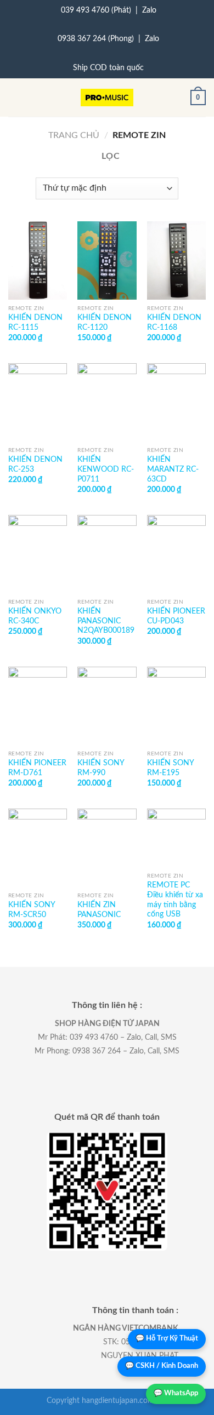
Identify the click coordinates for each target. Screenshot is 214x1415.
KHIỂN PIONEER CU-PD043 (176, 616)
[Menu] (14, 97)
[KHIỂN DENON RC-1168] (176, 260)
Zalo (149, 10)
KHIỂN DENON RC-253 (35, 464)
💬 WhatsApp (176, 1393)
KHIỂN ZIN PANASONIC (99, 910)
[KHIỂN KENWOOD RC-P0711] (106, 402)
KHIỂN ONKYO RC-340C (34, 616)
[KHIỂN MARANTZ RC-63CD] (176, 402)
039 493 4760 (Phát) (96, 10)
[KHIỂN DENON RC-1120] (106, 260)
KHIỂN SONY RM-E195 (170, 768)
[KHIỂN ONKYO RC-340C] (37, 554)
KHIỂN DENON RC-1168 (174, 322)
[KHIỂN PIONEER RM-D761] (37, 706)
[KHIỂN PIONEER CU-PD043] (176, 554)
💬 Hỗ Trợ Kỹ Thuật (167, 1338)
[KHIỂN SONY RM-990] (106, 706)
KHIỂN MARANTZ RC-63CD (173, 469)
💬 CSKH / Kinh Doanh (161, 1366)
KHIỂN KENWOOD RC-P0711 (105, 469)
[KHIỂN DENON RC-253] (37, 402)
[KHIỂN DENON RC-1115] (37, 260)
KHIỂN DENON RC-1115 (35, 322)
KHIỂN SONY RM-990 (100, 768)
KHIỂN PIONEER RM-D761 (37, 768)
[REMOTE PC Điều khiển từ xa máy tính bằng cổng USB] (176, 838)
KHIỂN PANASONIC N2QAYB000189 (105, 621)
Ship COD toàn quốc (108, 68)
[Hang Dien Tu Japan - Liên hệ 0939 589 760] (107, 97)
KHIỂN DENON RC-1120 (104, 322)
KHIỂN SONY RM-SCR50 (31, 910)
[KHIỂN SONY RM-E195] (176, 706)
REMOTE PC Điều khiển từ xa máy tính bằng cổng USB (175, 899)
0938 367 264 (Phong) (96, 39)
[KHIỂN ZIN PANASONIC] (106, 848)
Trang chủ (73, 135)
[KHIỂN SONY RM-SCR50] (37, 848)
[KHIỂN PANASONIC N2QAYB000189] (106, 554)
